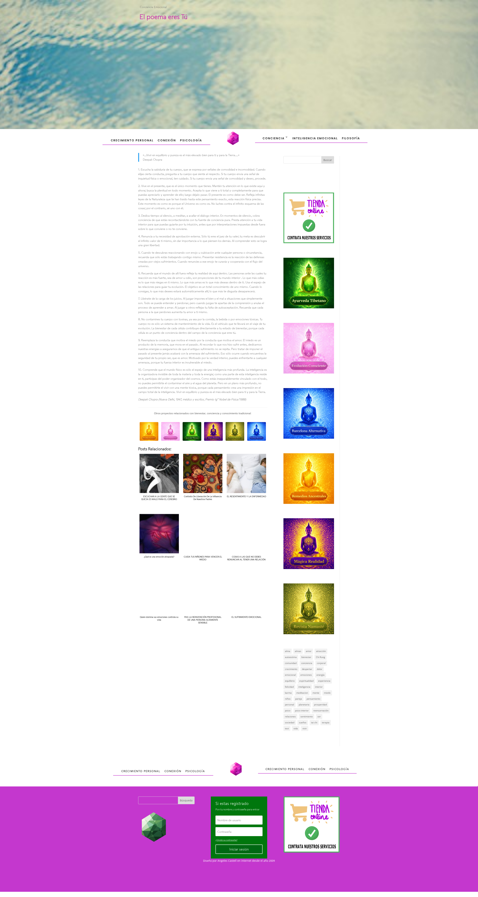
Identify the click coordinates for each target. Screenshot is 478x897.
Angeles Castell (227, 860)
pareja (298, 698)
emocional (290, 674)
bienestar (306, 657)
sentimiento (306, 716)
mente (316, 692)
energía (320, 674)
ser (319, 716)
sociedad (289, 722)
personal (289, 704)
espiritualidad (306, 680)
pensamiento (313, 698)
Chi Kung (320, 657)
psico (287, 710)
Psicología (191, 140)
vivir (304, 728)
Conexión (167, 140)
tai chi (314, 722)
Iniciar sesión (239, 849)
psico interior (302, 710)
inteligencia (304, 686)
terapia (325, 722)
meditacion (302, 692)
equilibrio (290, 680)
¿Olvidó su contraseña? (226, 840)
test (287, 728)
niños (288, 698)
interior (319, 686)
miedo (327, 692)
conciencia (306, 663)
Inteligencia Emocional (315, 138)
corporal (321, 663)
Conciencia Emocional (153, 7)
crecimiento (291, 669)
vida (296, 728)
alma (287, 651)
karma (288, 692)
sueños (302, 722)
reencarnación (320, 710)
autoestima (291, 657)
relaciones (290, 716)
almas (298, 651)
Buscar (327, 160)
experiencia (324, 680)
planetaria (304, 704)
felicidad (289, 686)
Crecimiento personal (132, 140)
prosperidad (320, 704)
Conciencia (274, 138)
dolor (319, 669)
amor (308, 651)
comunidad (291, 663)
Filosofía (351, 138)
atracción (321, 651)
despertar (307, 669)
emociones (306, 674)
